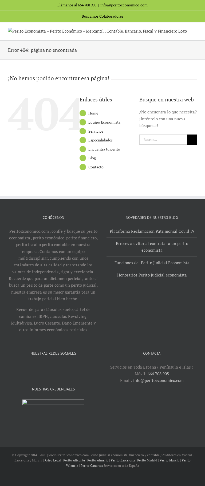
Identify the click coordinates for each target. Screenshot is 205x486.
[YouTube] (49, 367)
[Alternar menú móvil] (195, 32)
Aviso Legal (53, 460)
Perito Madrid (147, 460)
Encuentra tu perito (104, 149)
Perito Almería (97, 460)
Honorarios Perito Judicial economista (152, 275)
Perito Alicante (74, 460)
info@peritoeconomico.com (124, 4)
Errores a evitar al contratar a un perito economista (152, 247)
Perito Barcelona (123, 460)
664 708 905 (158, 373)
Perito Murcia (169, 460)
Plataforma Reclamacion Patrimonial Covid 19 (152, 231)
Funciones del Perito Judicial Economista (152, 262)
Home (93, 113)
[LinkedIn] (56, 367)
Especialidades (100, 140)
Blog (92, 157)
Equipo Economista (104, 122)
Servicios (95, 131)
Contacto (96, 166)
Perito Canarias (92, 466)
